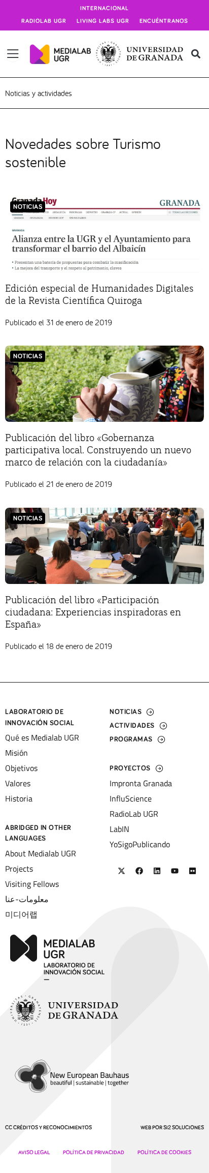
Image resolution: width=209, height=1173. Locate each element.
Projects (19, 868)
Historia (18, 798)
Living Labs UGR (103, 21)
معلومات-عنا (27, 899)
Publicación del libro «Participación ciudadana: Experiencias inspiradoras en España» (93, 612)
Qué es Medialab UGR (42, 737)
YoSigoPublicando (140, 844)
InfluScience (131, 798)
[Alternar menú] (13, 53)
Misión (16, 753)
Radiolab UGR (43, 21)
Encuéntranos (164, 21)
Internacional (104, 9)
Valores (17, 783)
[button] (195, 54)
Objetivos (21, 768)
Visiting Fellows (32, 884)
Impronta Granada (141, 783)
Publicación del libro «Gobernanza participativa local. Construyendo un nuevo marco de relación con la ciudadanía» (98, 450)
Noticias (27, 207)
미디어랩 (21, 914)
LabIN (119, 829)
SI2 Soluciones (183, 1127)
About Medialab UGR (40, 853)
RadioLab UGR (134, 814)
